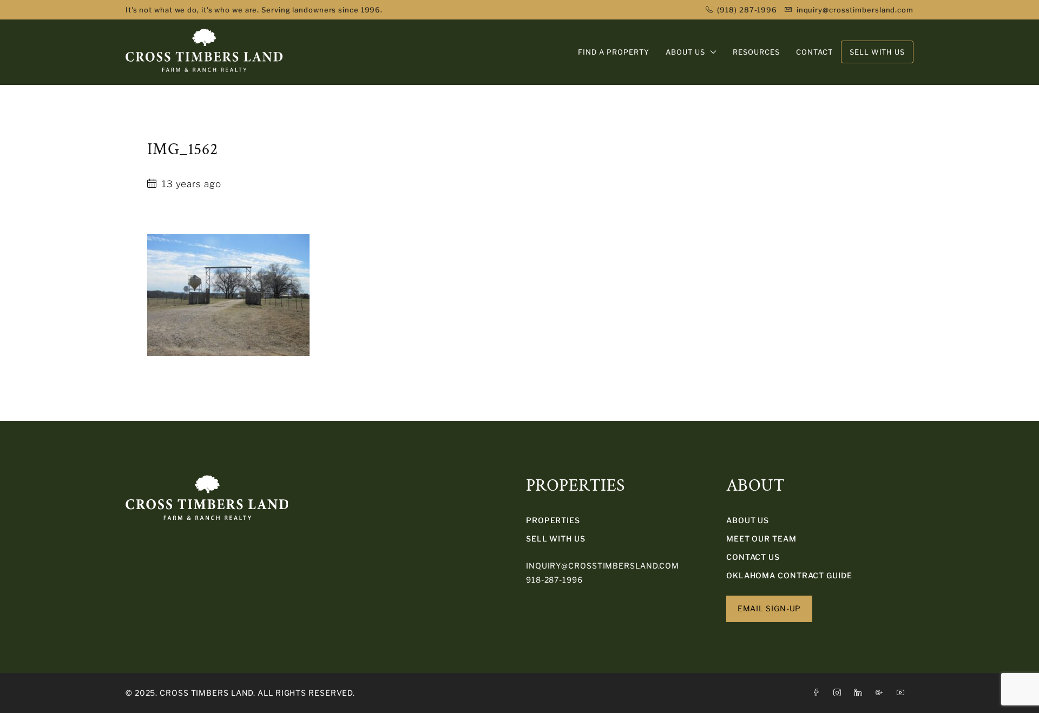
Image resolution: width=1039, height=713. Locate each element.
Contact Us (753, 557)
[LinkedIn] (860, 692)
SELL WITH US (556, 538)
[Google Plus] (882, 692)
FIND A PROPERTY (613, 52)
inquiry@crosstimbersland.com (602, 565)
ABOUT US (685, 52)
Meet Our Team (761, 538)
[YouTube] (903, 692)
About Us (747, 520)
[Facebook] (818, 692)
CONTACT (814, 52)
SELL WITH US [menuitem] (877, 52)
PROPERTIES (553, 520)
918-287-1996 (554, 579)
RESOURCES (756, 52)
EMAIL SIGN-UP (769, 608)
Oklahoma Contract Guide (789, 575)
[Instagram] (839, 692)
